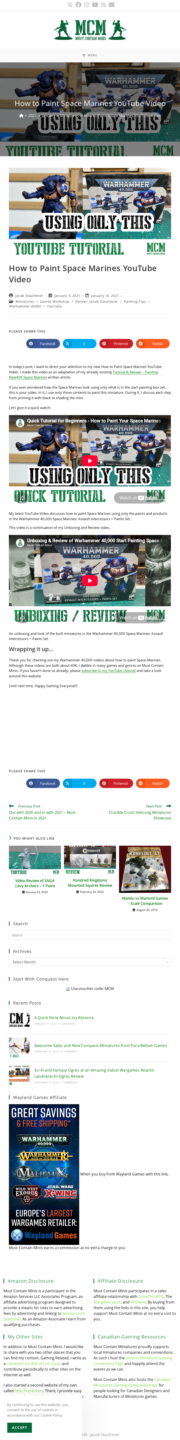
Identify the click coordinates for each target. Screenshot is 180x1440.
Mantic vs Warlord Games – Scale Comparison (145, 901)
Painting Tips (135, 301)
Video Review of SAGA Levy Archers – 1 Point (35, 883)
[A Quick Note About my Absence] (19, 1020)
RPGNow (138, 1302)
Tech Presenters (29, 1390)
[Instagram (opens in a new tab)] (86, 5)
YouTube (54, 306)
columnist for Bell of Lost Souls (34, 1363)
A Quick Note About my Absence (64, 1017)
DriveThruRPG (151, 1296)
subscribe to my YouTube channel (108, 670)
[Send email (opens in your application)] (110, 5)
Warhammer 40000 (25, 306)
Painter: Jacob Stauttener (96, 301)
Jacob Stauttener (29, 295)
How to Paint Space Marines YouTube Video (122, 115)
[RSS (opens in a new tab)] (103, 5)
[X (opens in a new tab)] (70, 5)
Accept (19, 1427)
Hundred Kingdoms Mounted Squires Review (90, 883)
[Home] (21, 115)
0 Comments (68, 1023)
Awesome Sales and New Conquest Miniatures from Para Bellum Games (100, 1045)
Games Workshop (54, 301)
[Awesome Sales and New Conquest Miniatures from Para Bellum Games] (19, 1048)
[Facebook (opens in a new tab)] (78, 5)
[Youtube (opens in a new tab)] (95, 5)
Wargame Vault (107, 1302)
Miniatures (25, 301)
